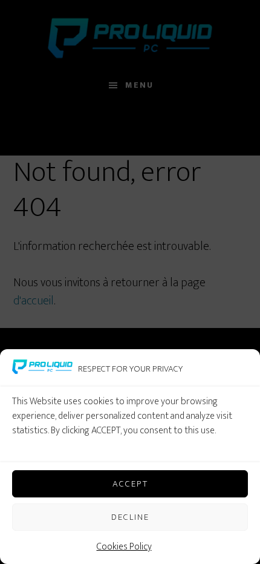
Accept (130, 483)
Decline (130, 517)
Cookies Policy (124, 547)
